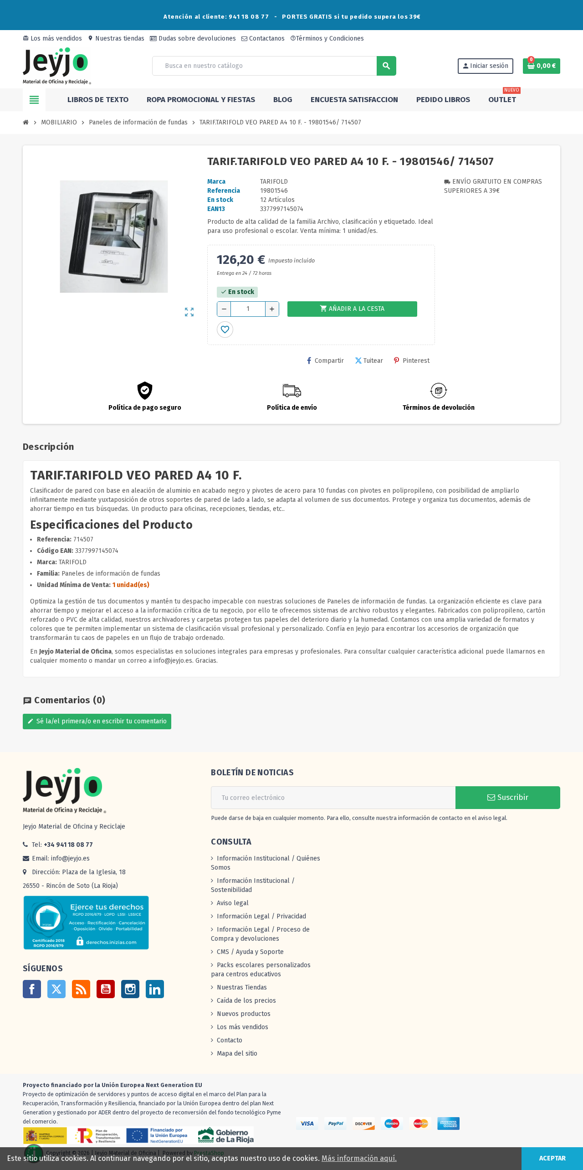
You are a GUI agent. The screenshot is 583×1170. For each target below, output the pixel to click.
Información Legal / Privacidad (261, 916)
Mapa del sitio (237, 1053)
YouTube (106, 989)
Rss (81, 989)
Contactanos (266, 38)
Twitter (56, 989)
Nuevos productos (244, 1014)
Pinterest (416, 361)
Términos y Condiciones (327, 38)
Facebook (32, 989)
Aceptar (552, 1158)
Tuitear (373, 361)
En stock (220, 200)
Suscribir (511, 797)
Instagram (130, 989)
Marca (216, 182)
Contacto (229, 1040)
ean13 (216, 209)
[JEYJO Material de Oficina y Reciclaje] (57, 65)
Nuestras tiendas (115, 38)
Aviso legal (233, 903)
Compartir (329, 361)
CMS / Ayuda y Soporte (250, 952)
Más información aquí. (359, 1158)
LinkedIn (155, 989)
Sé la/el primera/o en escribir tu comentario (97, 721)
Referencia (223, 191)
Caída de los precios (246, 1001)
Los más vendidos (52, 38)
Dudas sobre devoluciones (196, 38)
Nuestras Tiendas (242, 987)
